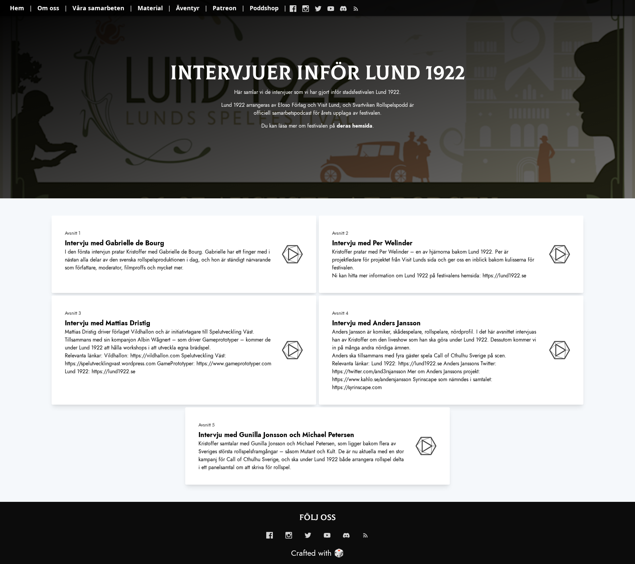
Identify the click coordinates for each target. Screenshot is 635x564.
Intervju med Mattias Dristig (107, 323)
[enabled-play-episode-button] (292, 254)
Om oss (48, 8)
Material (150, 8)
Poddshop (264, 8)
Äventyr (187, 8)
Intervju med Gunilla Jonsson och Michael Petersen (276, 434)
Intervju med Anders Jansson (376, 323)
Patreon (224, 8)
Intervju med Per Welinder (372, 243)
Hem (17, 8)
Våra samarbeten (98, 8)
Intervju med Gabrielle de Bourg (114, 243)
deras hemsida (354, 126)
